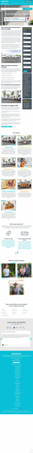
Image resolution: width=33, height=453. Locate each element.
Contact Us (17, 399)
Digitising (20, 408)
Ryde (24, 313)
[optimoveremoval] (13, 362)
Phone (24, 40)
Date (24, 61)
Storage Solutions (17, 373)
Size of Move (25, 48)
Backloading (18, 374)
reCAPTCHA (25, 65)
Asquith (24, 308)
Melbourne (17, 389)
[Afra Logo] (28, 19)
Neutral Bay (14, 312)
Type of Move (25, 44)
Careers (18, 402)
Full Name (25, 32)
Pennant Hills (15, 310)
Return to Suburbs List (6, 126)
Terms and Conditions (17, 403)
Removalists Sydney (5, 315)
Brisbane (17, 385)
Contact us (10, 47)
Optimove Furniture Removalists (5, 1)
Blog (17, 379)
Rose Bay (14, 313)
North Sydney (4, 312)
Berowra (3, 308)
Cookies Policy (17, 406)
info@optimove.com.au (17, 360)
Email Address (25, 36)
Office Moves (18, 369)
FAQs (17, 380)
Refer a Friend (18, 400)
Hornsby (14, 308)
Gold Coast (17, 386)
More (11, 4)
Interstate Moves (17, 370)
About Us (17, 398)
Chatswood (25, 312)
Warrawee (3, 310)
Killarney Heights (26, 310)
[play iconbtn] (8, 270)
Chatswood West (4, 313)
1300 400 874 (29, 1)
